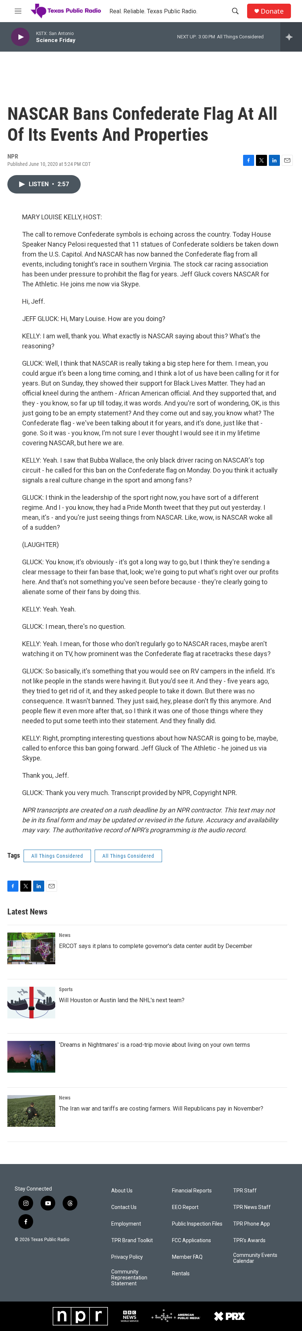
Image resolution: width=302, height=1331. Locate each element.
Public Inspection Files (197, 1224)
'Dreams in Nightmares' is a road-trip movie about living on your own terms (154, 1044)
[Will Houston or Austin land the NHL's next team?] (31, 1002)
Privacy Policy (127, 1257)
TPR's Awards (249, 1240)
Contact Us (124, 1207)
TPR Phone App (251, 1224)
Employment (126, 1224)
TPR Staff (245, 1191)
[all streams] (291, 37)
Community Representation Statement (129, 1277)
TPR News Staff (252, 1207)
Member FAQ (187, 1257)
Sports (66, 989)
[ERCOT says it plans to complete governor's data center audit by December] (31, 948)
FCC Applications (191, 1240)
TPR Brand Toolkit (132, 1240)
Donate (272, 11)
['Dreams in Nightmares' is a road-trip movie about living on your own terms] (31, 1057)
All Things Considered (57, 856)
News (64, 935)
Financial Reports (192, 1191)
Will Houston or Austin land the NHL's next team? (122, 1000)
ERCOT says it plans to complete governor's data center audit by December (155, 946)
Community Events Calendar (255, 1258)
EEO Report (185, 1207)
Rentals (181, 1273)
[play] (20, 37)
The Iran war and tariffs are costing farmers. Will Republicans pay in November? (161, 1108)
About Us (122, 1191)
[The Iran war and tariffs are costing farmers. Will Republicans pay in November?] (31, 1111)
